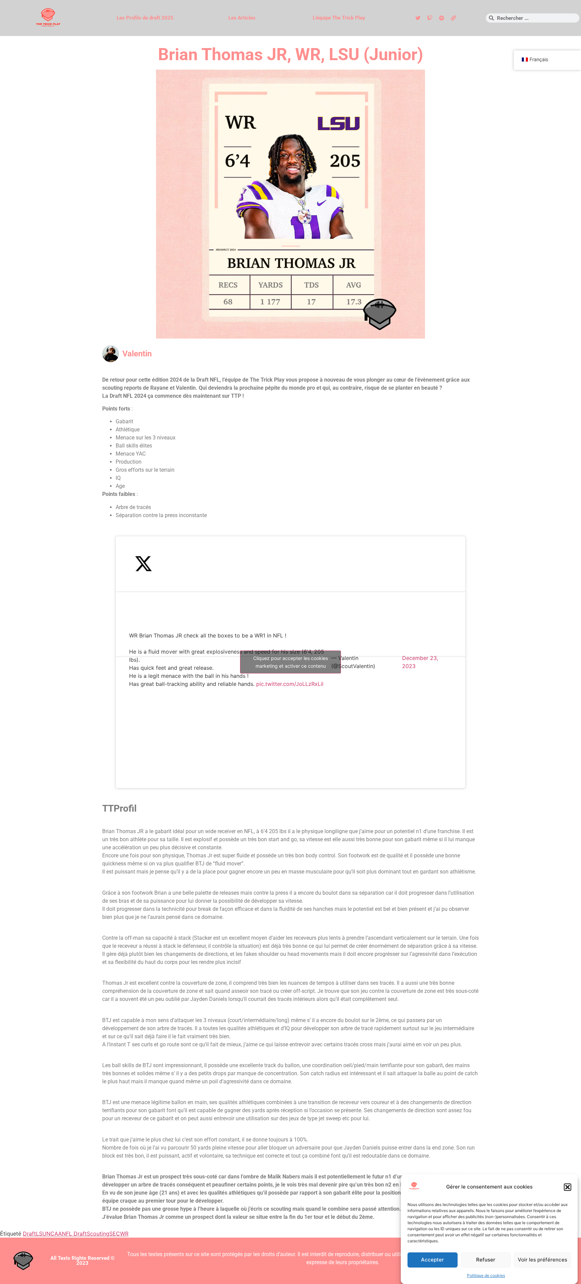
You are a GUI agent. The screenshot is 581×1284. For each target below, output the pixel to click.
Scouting (98, 1233)
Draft (29, 1233)
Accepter (432, 1260)
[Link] (453, 18)
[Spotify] (441, 18)
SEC (114, 1233)
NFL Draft (74, 1233)
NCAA (54, 1233)
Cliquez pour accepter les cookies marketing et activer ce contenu (290, 662)
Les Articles (242, 18)
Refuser (485, 1260)
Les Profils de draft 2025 (145, 18)
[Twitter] (418, 18)
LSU (41, 1233)
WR (124, 1233)
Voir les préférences (542, 1260)
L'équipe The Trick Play (339, 18)
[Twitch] (430, 18)
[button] (567, 1187)
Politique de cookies (486, 1275)
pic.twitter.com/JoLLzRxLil (289, 683)
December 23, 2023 (420, 662)
